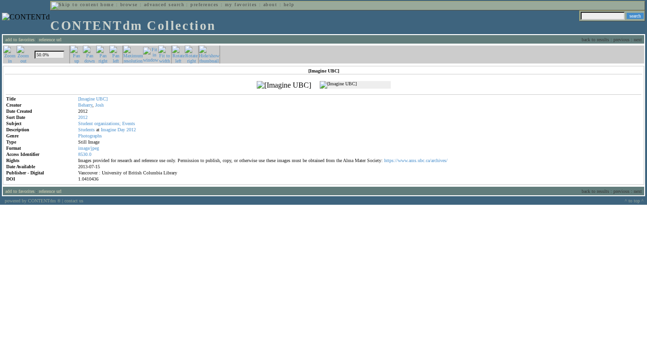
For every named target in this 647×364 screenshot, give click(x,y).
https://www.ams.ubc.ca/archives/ (416, 160)
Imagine (108, 129)
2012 (131, 129)
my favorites (241, 4)
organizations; (107, 123)
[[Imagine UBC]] (284, 85)
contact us (73, 200)
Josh (99, 105)
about (270, 4)
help (289, 4)
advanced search (164, 4)
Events (128, 123)
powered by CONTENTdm (33, 200)
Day (121, 129)
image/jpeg (88, 148)
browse (129, 4)
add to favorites (20, 39)
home (107, 4)
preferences (204, 4)
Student (85, 123)
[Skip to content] (75, 4)
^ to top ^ (634, 200)
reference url (50, 39)
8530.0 (84, 154)
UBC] (102, 98)
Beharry (85, 105)
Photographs (90, 135)
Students (86, 129)
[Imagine (86, 98)
